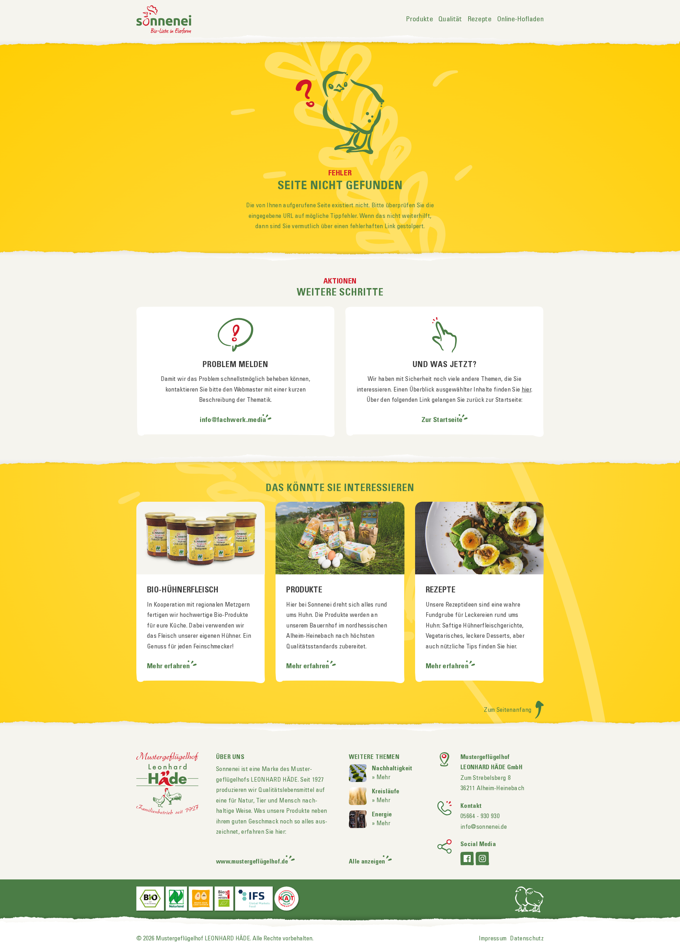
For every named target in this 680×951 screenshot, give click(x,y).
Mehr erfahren (169, 666)
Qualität (450, 19)
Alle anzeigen (367, 862)
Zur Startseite (442, 420)
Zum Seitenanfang (508, 710)
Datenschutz (527, 938)
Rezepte (480, 19)
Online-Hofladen (520, 19)
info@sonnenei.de (483, 827)
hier (526, 390)
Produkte (419, 19)
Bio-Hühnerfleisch (183, 590)
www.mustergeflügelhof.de (252, 862)
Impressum (492, 938)
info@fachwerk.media (233, 420)
